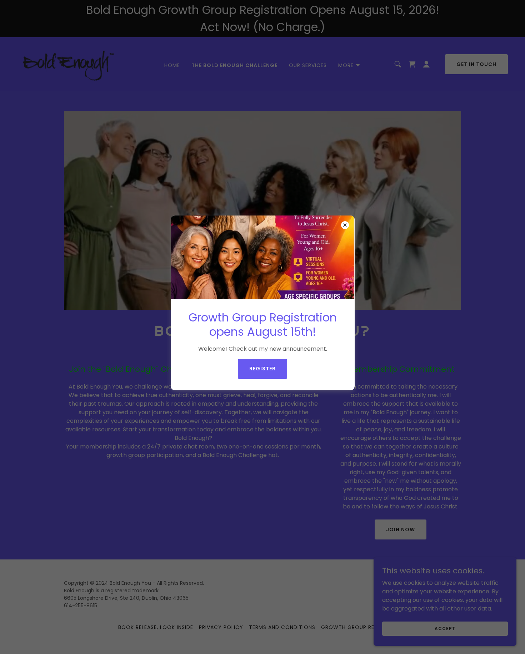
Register (262, 368)
